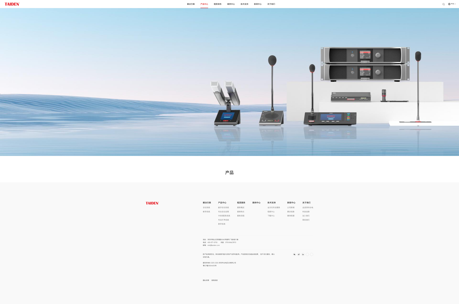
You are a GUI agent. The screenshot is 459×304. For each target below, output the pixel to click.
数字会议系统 (223, 207)
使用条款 (214, 280)
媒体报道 (290, 216)
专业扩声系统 (223, 220)
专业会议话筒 (223, 212)
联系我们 (306, 220)
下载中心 (271, 216)
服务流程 (240, 216)
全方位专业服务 (274, 207)
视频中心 (271, 212)
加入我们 (306, 216)
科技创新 (306, 212)
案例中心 (231, 4)
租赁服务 (217, 4)
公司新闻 (290, 207)
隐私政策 (206, 280)
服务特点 (240, 212)
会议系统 (206, 207)
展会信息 (290, 212)
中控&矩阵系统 (224, 216)
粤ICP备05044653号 (209, 266)
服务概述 (240, 207)
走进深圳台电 (307, 207)
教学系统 (206, 212)
